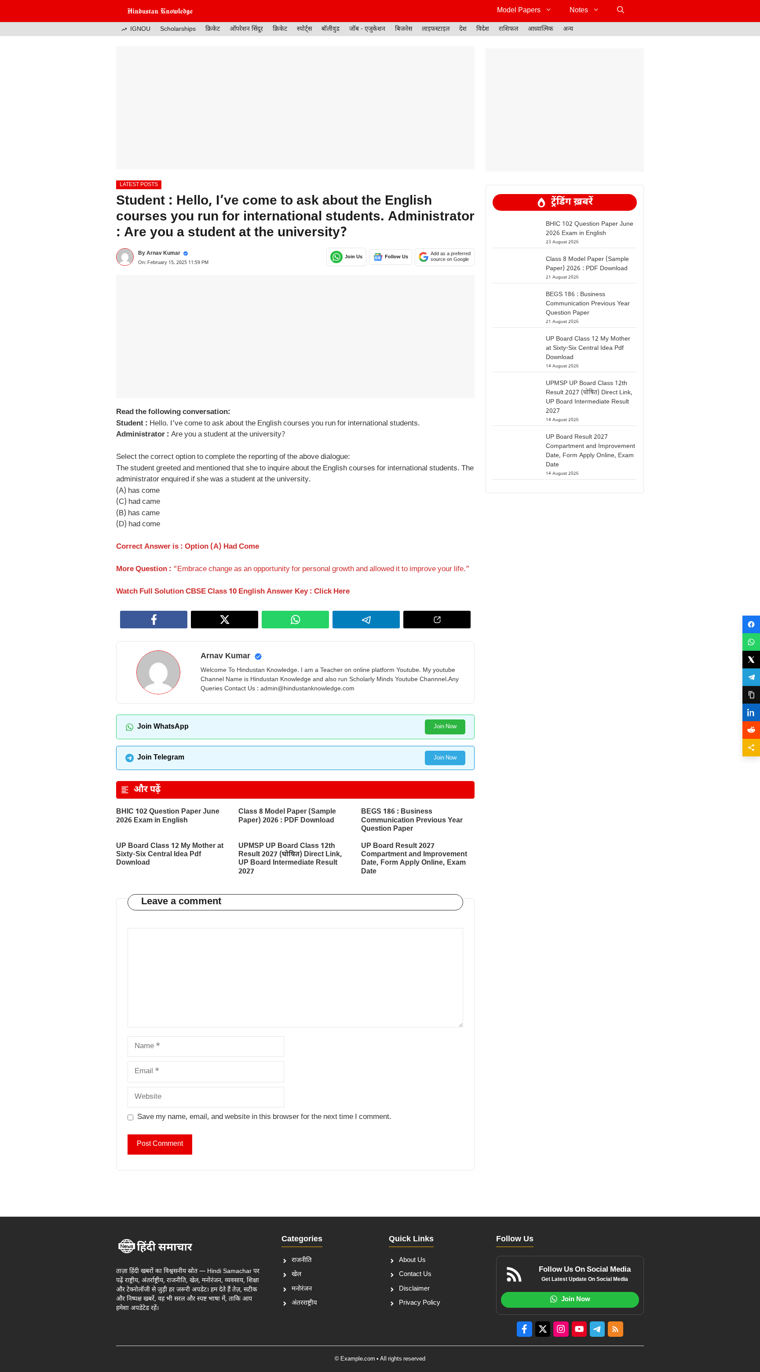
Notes (579, 10)
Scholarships (178, 29)
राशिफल (508, 29)
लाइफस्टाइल (435, 29)
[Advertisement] (295, 107)
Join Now (445, 726)
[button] (620, 11)
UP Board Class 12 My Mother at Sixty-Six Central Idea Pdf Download (169, 855)
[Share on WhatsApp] (751, 642)
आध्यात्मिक (540, 29)
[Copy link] (751, 695)
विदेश (482, 29)
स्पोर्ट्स (304, 29)
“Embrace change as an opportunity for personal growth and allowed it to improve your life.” (321, 569)
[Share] (751, 747)
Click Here (332, 592)
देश (463, 29)
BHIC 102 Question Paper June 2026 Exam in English (167, 816)
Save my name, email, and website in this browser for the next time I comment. (264, 1117)
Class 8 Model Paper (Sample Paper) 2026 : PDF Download (287, 816)
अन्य (568, 29)
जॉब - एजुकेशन (367, 29)
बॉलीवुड (331, 29)
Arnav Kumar (163, 253)
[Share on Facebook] (751, 624)
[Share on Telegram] (751, 677)
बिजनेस (403, 29)
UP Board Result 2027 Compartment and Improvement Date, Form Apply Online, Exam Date (414, 859)
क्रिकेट (212, 29)
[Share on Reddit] (751, 730)
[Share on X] (751, 659)
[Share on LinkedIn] (751, 712)
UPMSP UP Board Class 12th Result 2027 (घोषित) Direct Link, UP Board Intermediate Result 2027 (290, 859)
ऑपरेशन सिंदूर (246, 29)
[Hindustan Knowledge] (160, 11)
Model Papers (519, 10)
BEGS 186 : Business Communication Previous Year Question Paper (412, 820)
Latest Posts (139, 184)
